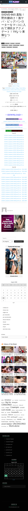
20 (14, 295)
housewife (15, 412)
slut (24, 419)
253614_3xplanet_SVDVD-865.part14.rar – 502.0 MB (14, 198)
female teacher (5, 45)
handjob (8, 412)
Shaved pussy (9, 419)
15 (21, 292)
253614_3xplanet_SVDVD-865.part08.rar (14, 150)
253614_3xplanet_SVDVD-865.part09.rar (14, 152)
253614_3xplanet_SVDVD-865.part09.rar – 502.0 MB (14, 188)
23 (24, 295)
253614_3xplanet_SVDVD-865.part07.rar (14, 148)
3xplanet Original (10, 439)
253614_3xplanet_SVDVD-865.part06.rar (14, 146)
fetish (2, 412)
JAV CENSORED (4, 8)
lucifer (8, 208)
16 (24, 292)
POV (8, 417)
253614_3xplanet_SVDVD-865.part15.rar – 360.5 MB (14, 200)
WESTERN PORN (6, 329)
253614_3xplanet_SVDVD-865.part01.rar (14, 135)
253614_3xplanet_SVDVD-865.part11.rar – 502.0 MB (14, 192)
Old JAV (4, 322)
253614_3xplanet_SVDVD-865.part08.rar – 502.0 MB (14, 185)
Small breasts (4, 421)
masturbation (4, 414)
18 (7, 295)
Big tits (8, 402)
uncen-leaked (6, 424)
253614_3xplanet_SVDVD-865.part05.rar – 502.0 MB (14, 179)
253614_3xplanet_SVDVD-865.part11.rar (14, 156)
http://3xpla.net (10, 210)
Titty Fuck (18, 421)
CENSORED (7, 43)
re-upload (20, 417)
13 (14, 292)
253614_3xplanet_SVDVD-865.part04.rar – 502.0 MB (14, 177)
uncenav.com (9, 452)
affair (2, 400)
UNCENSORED (19, 423)
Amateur (8, 400)
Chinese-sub (15, 405)
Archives (3, 334)
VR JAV (4, 326)
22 (21, 295)
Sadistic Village (16, 45)
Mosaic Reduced (6, 319)
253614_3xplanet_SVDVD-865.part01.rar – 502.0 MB (14, 169)
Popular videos (10, 11)
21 (18, 295)
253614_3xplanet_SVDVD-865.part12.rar (14, 158)
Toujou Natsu (9, 47)
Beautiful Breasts (22, 400)
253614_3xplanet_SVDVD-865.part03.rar (14, 139)
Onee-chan (3, 417)
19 (11, 295)
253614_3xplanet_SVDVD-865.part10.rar (14, 154)
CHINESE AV (5, 307)
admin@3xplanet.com (14, 507)
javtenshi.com (9, 449)
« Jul (13, 302)
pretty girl (14, 417)
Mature (10, 414)
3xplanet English (9, 441)
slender (19, 419)
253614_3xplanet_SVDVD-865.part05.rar (14, 144)
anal (13, 400)
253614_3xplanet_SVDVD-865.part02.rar (14, 137)
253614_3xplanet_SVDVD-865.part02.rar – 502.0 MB (14, 171)
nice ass (22, 414)
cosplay (2, 407)
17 (3, 295)
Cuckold (22, 407)
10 (3, 292)
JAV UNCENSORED (7, 317)
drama (13, 410)
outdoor (10, 45)
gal (5, 412)
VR (7, 426)
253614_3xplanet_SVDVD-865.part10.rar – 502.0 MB (14, 190)
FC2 (24, 410)
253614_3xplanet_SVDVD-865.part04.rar (14, 141)
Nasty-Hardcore (17, 414)
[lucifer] (4, 209)
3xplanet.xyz (9, 455)
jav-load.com (9, 447)
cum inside (18, 43)
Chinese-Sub (5, 310)
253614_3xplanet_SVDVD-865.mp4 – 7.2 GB (14, 121)
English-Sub (5, 312)
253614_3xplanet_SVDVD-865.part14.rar (14, 162)
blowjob (14, 402)
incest (21, 412)
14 (18, 292)
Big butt (2, 402)
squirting (3, 47)
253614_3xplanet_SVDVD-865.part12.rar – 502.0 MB (14, 194)
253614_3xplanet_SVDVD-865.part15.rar (14, 165)
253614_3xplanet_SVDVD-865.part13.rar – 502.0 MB (14, 196)
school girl (3, 419)
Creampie (12, 43)
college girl (21, 405)
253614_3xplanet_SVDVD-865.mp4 (14, 127)
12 (11, 292)
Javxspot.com (9, 444)
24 (3, 298)
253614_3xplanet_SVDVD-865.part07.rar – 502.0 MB (14, 183)
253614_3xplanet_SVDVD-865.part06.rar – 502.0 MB (14, 181)
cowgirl (7, 407)
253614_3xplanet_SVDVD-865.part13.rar (14, 160)
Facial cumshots (19, 410)
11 (7, 292)
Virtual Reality (3, 426)
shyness (22, 45)
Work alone (15, 47)
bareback (16, 400)
